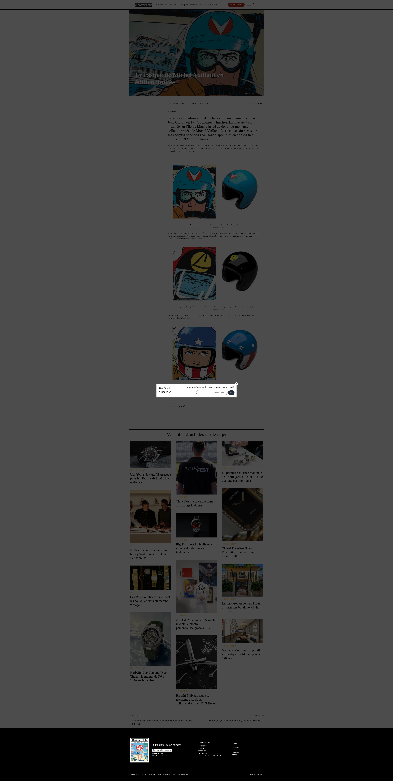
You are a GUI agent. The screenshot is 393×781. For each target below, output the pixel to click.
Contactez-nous (175, 774)
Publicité (167, 774)
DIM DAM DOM (258, 774)
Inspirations (202, 751)
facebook (235, 747)
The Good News (204, 753)
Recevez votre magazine (162, 750)
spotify (234, 754)
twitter (234, 749)
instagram (235, 752)
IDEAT (251, 774)
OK (231, 393)
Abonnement (184, 774)
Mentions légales (135, 774)
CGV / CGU (144, 774)
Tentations (202, 746)
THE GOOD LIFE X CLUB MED (209, 756)
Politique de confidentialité (156, 774)
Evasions (201, 748)
